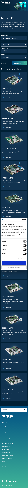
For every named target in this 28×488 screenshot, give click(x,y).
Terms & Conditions (7, 435)
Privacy (4, 432)
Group (4, 422)
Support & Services (6, 452)
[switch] (25, 245)
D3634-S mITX (7, 389)
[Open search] (21, 2)
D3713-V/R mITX (8, 296)
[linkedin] (3, 481)
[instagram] (6, 481)
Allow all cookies (14, 263)
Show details (21, 258)
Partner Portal (5, 449)
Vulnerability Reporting (7, 455)
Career (4, 461)
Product (3, 54)
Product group (4, 42)
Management (5, 426)
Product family (4, 48)
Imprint (4, 429)
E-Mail (3, 473)
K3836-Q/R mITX (8, 118)
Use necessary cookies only (14, 267)
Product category (5, 35)
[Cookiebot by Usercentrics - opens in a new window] (21, 219)
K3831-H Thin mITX (9, 148)
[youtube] (10, 481)
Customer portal (6, 446)
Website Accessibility (7, 458)
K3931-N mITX (7, 208)
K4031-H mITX (7, 178)
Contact (4, 470)
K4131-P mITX (7, 89)
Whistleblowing (6, 438)
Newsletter (5, 476)
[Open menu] (25, 2)
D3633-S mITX (7, 359)
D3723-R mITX (7, 328)
